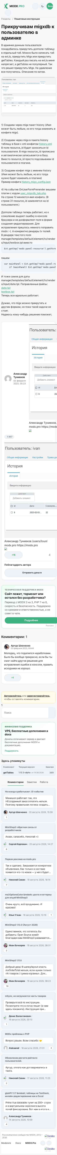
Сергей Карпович (18, 844)
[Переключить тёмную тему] (42, 6)
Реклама (50, 626)
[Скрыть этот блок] (53, 588)
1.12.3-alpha (24, 772)
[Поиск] (35, 6)
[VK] (49, 1143)
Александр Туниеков (20, 375)
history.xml (45, 143)
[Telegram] (42, 1143)
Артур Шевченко (20, 645)
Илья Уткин (15, 915)
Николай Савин (17, 879)
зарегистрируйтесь (38, 695)
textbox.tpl (7, 291)
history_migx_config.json (36, 181)
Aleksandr (14, 1048)
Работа (44, 782)
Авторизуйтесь (13, 695)
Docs (18, 1143)
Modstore (6, 1143)
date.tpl (5, 287)
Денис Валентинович (20, 1016)
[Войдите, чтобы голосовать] (8, 555)
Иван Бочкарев (17, 945)
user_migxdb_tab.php (33, 193)
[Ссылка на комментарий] (43, 678)
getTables (8, 772)
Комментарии (16, 782)
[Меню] (8, 12)
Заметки (32, 782)
